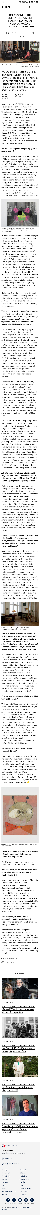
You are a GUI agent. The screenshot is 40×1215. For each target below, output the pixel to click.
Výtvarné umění (12, 33)
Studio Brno (23, 1176)
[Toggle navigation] (3, 2)
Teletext (4, 1179)
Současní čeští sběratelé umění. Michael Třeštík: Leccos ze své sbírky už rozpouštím (18, 1009)
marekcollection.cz (15, 143)
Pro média (23, 1170)
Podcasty (5, 1182)
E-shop (4, 1188)
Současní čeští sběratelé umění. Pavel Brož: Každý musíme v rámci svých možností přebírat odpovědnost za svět (20, 1127)
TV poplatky (6, 1176)
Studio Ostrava (24, 1179)
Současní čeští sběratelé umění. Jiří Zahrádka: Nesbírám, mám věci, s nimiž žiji (18, 1087)
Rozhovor (23, 33)
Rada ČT (22, 1182)
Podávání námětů (25, 1188)
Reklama (23, 1173)
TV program (6, 1170)
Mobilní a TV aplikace (9, 1191)
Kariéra (22, 1185)
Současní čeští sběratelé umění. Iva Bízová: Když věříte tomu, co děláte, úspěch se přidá (18, 1048)
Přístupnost (5, 1209)
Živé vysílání (6, 1173)
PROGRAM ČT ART (28, 2)
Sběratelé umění (20, 37)
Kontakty (23, 1194)
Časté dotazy (24, 1191)
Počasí (4, 1185)
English (15, 1207)
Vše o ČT (4, 1194)
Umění (31, 33)
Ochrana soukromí (25, 1207)
